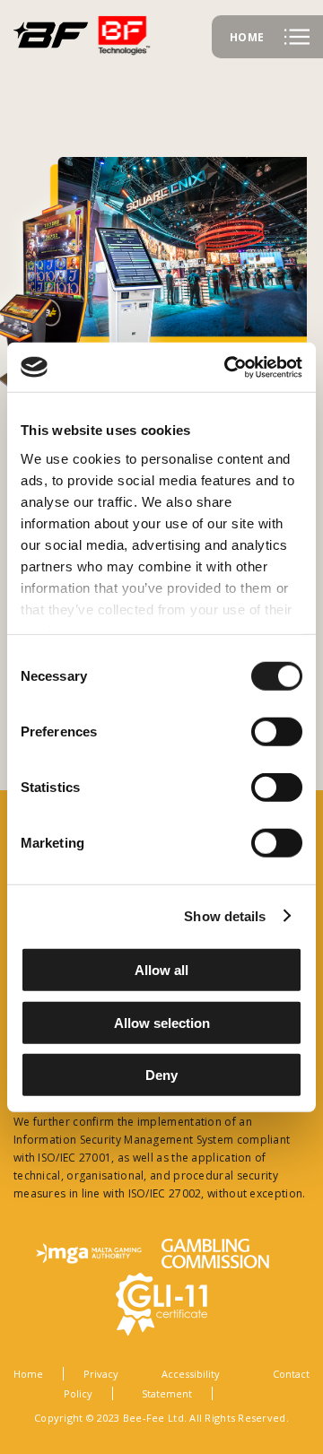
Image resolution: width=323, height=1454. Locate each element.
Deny (161, 1075)
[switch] (276, 732)
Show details (225, 915)
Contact (291, 1373)
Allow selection (162, 1022)
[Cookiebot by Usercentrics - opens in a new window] (227, 367)
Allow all (161, 970)
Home (28, 1373)
